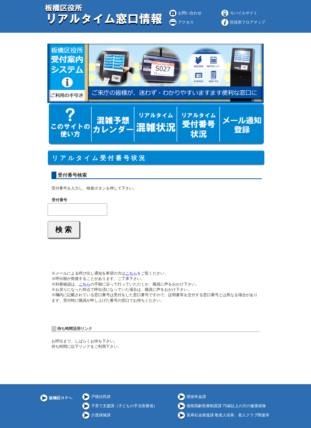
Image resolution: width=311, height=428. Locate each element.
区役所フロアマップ (247, 22)
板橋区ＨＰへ (60, 398)
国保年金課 (196, 397)
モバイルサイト (243, 13)
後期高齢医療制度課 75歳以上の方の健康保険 (226, 406)
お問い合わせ (189, 13)
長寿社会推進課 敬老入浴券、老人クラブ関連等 (227, 415)
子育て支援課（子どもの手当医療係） (123, 406)
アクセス (185, 22)
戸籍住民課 (100, 397)
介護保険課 (100, 415)
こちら (131, 273)
